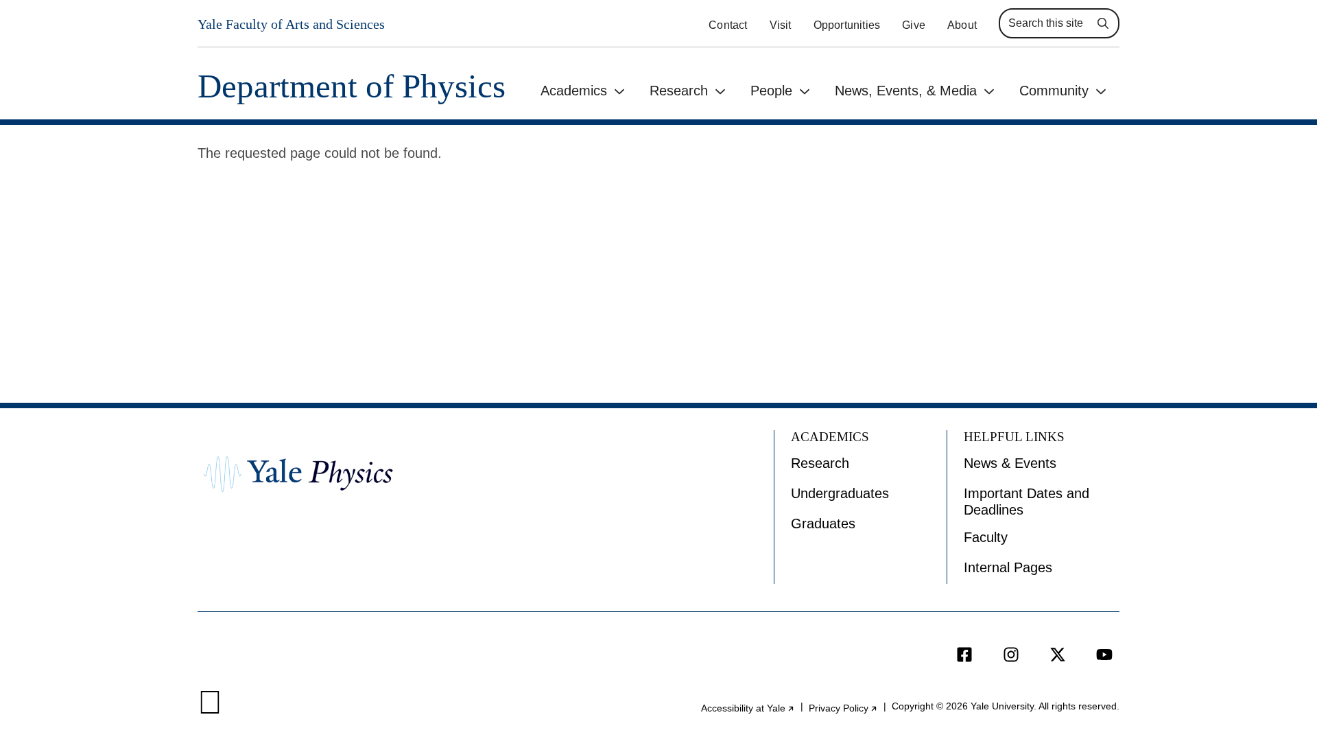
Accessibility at (748, 708)
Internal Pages (1008, 567)
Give (913, 25)
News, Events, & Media (906, 90)
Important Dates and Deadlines (1026, 501)
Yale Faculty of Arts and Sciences (291, 24)
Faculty (986, 537)
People (771, 90)
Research (679, 90)
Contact (728, 25)
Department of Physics (352, 86)
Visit (781, 25)
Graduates (823, 523)
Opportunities (847, 25)
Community (1054, 90)
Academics (574, 90)
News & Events (1010, 463)
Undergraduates (840, 493)
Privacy (843, 708)
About (962, 25)
